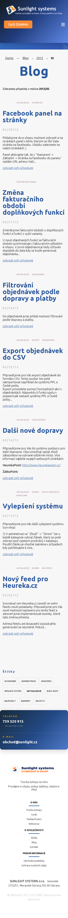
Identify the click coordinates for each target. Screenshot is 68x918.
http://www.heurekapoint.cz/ (41, 465)
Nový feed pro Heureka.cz (25, 582)
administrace (28, 681)
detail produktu (50, 492)
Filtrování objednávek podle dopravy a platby (31, 292)
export (35, 340)
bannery (25, 701)
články (35, 492)
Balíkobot (10, 701)
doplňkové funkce (26, 182)
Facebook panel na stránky (32, 116)
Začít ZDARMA (18, 24)
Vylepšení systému (33, 506)
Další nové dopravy (33, 430)
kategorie (22, 495)
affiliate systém (12, 691)
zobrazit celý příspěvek (18, 168)
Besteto (40, 701)
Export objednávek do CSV (33, 354)
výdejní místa (39, 420)
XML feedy (47, 568)
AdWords (46, 681)
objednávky (38, 274)
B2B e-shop (52, 691)
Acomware (10, 681)
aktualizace (23, 103)
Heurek (35, 568)
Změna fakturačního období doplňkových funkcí (34, 202)
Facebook (37, 103)
